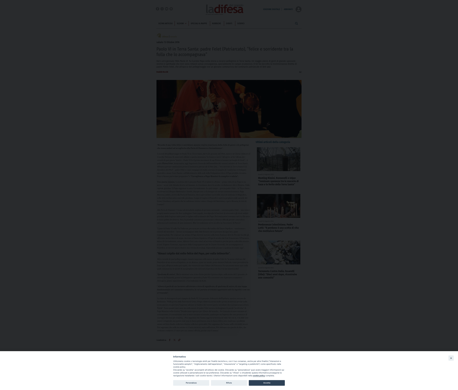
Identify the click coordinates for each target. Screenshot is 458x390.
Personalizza (191, 383)
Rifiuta (229, 383)
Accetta (266, 383)
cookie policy (259, 375)
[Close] (451, 358)
